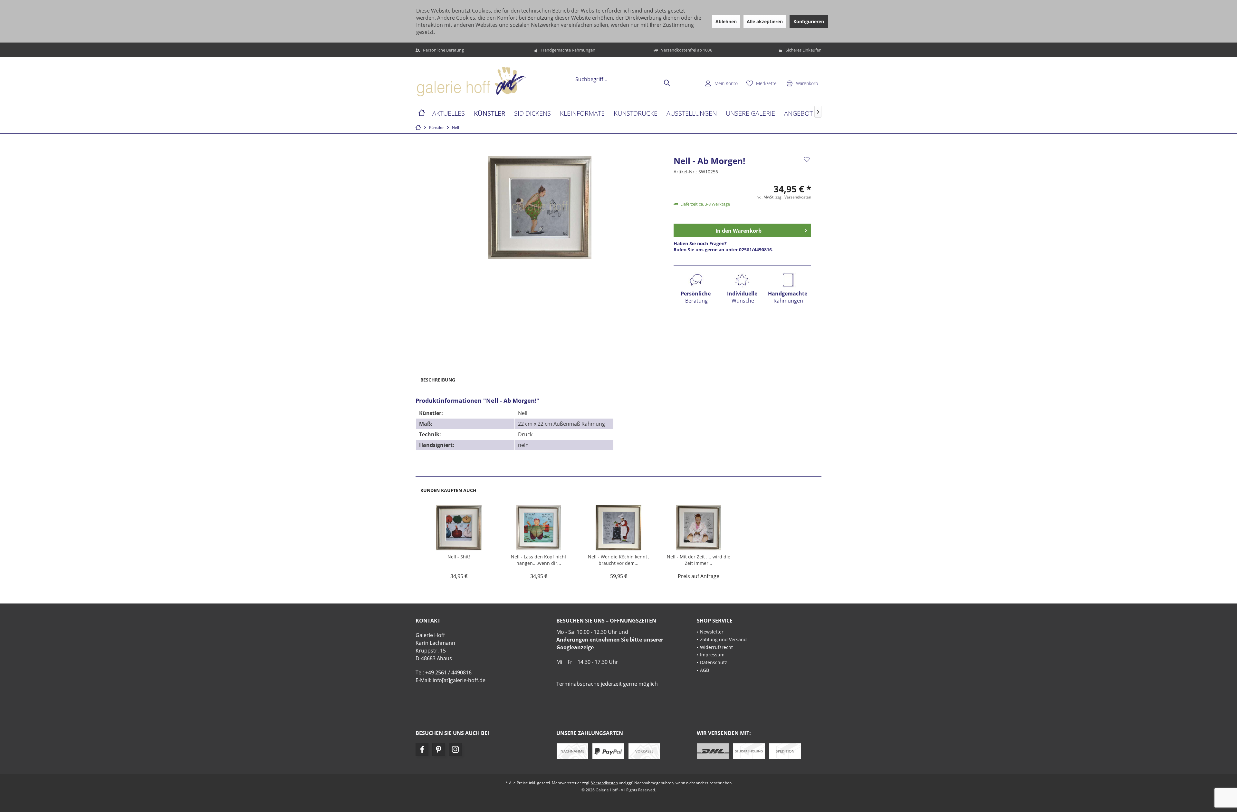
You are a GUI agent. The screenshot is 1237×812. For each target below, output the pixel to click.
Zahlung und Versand (723, 639)
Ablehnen (726, 21)
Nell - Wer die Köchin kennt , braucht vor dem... (618, 560)
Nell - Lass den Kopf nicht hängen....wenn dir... (538, 560)
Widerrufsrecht (716, 647)
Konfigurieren (808, 21)
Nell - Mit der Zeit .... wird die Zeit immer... (698, 560)
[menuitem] (802, 83)
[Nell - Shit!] (459, 527)
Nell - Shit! (458, 557)
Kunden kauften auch (448, 490)
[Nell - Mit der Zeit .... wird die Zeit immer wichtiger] (698, 527)
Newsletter (712, 632)
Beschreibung (437, 380)
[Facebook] (422, 749)
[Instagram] (455, 749)
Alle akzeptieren (765, 21)
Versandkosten (604, 783)
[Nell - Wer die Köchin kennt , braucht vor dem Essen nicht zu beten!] (618, 527)
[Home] (422, 113)
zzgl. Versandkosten (793, 197)
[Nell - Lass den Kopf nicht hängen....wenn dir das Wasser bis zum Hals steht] (538, 527)
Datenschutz (713, 662)
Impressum (712, 655)
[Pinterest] (438, 749)
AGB (704, 670)
